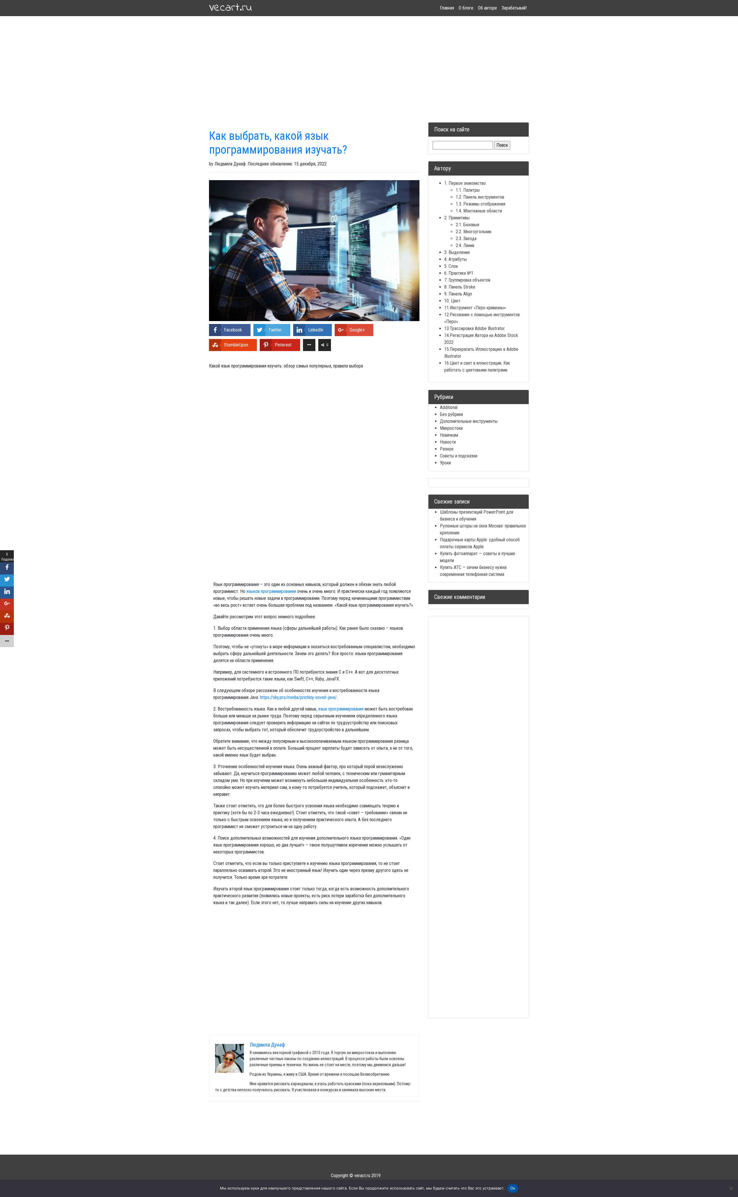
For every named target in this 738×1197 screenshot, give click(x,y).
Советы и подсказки (458, 456)
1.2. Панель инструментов (480, 197)
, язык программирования (340, 709)
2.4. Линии (465, 245)
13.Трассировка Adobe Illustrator (474, 328)
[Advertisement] (369, 62)
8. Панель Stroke (459, 287)
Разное (446, 449)
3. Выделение (457, 252)
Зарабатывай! (514, 8)
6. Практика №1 (458, 273)
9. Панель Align (458, 294)
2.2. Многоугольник (474, 231)
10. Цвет (452, 301)
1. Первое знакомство (465, 183)
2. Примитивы (457, 217)
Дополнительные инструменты (469, 421)
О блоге (466, 8)
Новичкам (449, 435)
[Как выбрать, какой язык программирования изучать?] (314, 250)
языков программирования (270, 591)
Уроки (445, 462)
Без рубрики (451, 414)
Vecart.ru (230, 8)
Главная (447, 8)
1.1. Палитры (468, 190)
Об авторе (487, 8)
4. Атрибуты (455, 259)
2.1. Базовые (467, 224)
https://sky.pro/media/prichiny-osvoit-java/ (298, 697)
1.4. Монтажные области (479, 211)
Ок (512, 1188)
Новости (448, 442)
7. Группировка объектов (467, 280)
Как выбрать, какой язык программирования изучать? (278, 143)
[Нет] (731, 1188)
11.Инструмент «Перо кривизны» (475, 307)
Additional (449, 407)
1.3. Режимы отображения (480, 204)
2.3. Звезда (466, 238)
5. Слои (451, 266)
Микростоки (451, 428)
